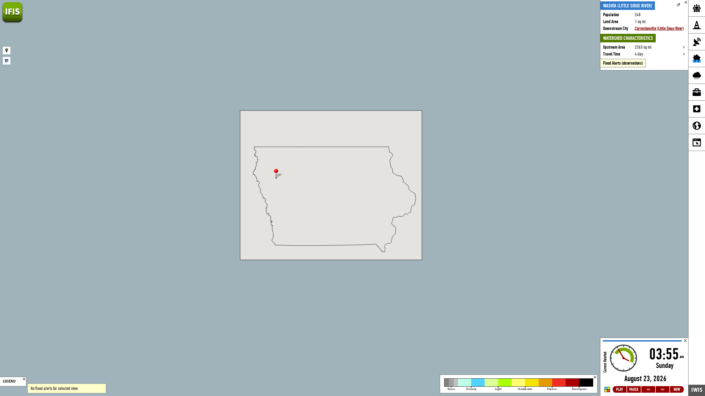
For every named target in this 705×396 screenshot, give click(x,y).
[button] (278, 174)
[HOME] (12, 22)
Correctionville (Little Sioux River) (659, 28)
